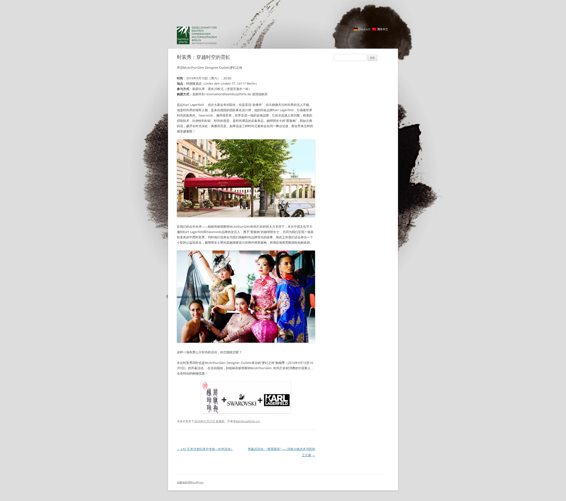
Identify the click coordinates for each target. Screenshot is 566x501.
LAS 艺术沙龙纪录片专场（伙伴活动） (205, 449)
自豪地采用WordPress (190, 482)
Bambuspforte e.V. (248, 421)
